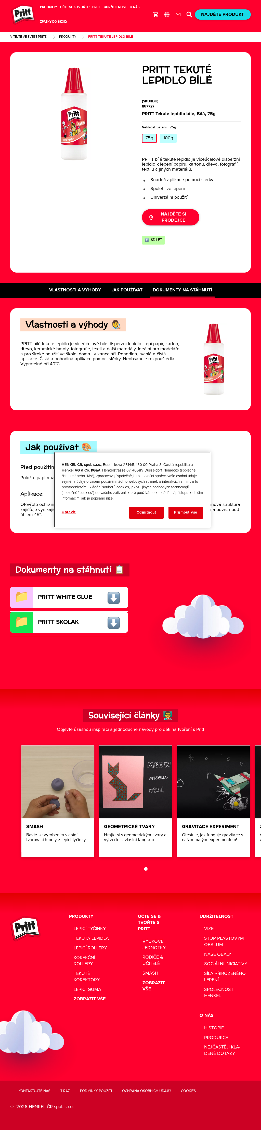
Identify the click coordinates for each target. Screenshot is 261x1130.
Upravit (69, 512)
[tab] (146, 869)
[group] (74, 114)
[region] (132, 489)
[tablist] (138, 869)
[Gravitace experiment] (213, 801)
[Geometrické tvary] (135, 801)
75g (149, 138)
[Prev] (29, 801)
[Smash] (57, 801)
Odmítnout (146, 512)
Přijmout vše (185, 512)
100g (168, 138)
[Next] (247, 801)
